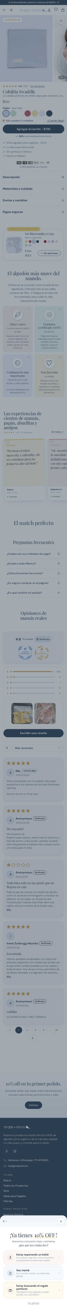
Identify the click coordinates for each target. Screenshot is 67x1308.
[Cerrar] (61, 1221)
